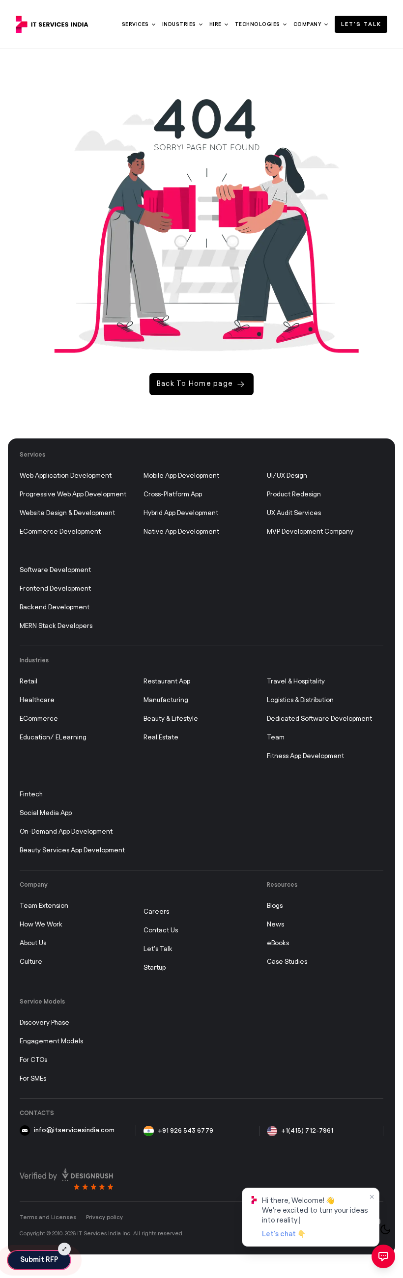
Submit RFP (39, 1259)
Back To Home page (195, 384)
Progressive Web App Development (73, 494)
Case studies (287, 962)
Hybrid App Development (181, 513)
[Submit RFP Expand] (64, 1249)
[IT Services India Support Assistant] (383, 1256)
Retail (28, 682)
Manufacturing (166, 700)
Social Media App (46, 813)
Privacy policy (104, 1217)
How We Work (41, 925)
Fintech (31, 794)
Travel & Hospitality (296, 682)
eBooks (278, 943)
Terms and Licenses (48, 1217)
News (275, 925)
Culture (31, 962)
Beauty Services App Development (72, 850)
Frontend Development (55, 589)
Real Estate (161, 737)
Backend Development (54, 607)
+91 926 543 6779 (185, 1131)
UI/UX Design (287, 476)
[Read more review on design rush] (66, 1179)
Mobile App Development (181, 476)
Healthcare (37, 700)
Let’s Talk (361, 24)
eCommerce (39, 719)
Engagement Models (51, 1041)
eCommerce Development (60, 532)
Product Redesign (294, 494)
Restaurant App (167, 682)
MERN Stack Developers (56, 626)
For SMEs (33, 1079)
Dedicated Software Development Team (319, 728)
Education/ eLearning (53, 737)
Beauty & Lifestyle (171, 719)
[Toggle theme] (385, 1229)
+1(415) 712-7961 (307, 1131)
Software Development (55, 570)
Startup (155, 968)
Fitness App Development (305, 756)
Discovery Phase (44, 1023)
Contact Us (161, 930)
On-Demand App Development (66, 832)
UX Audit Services (294, 513)
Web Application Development (66, 476)
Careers (156, 912)
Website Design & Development (67, 513)
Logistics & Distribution (300, 700)
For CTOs (33, 1060)
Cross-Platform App (173, 494)
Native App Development (181, 532)
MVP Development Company (310, 532)
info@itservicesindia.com (74, 1130)
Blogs (275, 906)
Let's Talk (158, 949)
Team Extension (44, 906)
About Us (33, 943)
